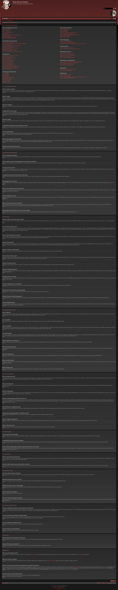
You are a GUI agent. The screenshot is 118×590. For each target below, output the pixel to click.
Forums (7, 18)
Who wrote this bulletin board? (65, 74)
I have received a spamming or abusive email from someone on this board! (73, 43)
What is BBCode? (5, 73)
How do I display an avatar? (7, 49)
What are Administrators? (64, 29)
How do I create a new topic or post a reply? (10, 55)
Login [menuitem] (113, 19)
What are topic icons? (6, 82)
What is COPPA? (5, 30)
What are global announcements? (8, 77)
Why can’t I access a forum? (7, 62)
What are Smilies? (5, 75)
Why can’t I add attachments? (7, 63)
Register (11, 20)
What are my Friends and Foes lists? (66, 47)
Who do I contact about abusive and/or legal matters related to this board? (73, 76)
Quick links (3, 19)
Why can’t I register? (6, 31)
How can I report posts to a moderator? (9, 65)
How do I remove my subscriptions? (66, 65)
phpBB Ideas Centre (50, 560)
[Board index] (7, 5)
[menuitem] (111, 19)
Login (8, 20)
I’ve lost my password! (6, 35)
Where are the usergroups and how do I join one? (68, 32)
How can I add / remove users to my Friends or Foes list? (70, 48)
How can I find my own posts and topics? (67, 57)
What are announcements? (7, 78)
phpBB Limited (32, 554)
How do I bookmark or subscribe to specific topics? (69, 62)
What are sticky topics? (6, 79)
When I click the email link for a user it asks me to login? (12, 51)
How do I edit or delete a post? (7, 56)
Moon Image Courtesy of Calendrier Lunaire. (59, 587)
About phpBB (79, 554)
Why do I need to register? (7, 29)
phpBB (111, 182)
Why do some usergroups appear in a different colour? (69, 34)
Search (4, 20)
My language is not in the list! (7, 46)
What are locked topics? (6, 80)
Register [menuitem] (115, 19)
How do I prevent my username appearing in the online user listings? (14, 43)
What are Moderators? (64, 30)
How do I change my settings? (7, 42)
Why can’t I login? (5, 33)
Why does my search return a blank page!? (67, 55)
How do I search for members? (65, 56)
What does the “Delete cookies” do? (8, 38)
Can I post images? (5, 76)
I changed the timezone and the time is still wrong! (11, 45)
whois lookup (76, 566)
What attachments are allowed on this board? (68, 69)
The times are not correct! (7, 44)
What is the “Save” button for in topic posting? (10, 66)
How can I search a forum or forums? (66, 53)
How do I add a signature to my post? (9, 57)
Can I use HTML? (5, 74)
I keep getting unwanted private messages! (67, 42)
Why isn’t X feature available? (65, 75)
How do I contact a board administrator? (67, 78)
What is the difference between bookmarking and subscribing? (71, 61)
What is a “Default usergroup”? (65, 35)
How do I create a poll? (6, 58)
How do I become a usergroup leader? (67, 33)
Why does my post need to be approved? (9, 67)
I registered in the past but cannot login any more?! (11, 34)
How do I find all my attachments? (66, 70)
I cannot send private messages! (66, 41)
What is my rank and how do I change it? (9, 50)
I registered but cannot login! (7, 32)
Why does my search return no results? (67, 54)
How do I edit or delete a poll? (7, 61)
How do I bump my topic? (7, 68)
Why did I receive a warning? (7, 64)
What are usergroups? (64, 31)
